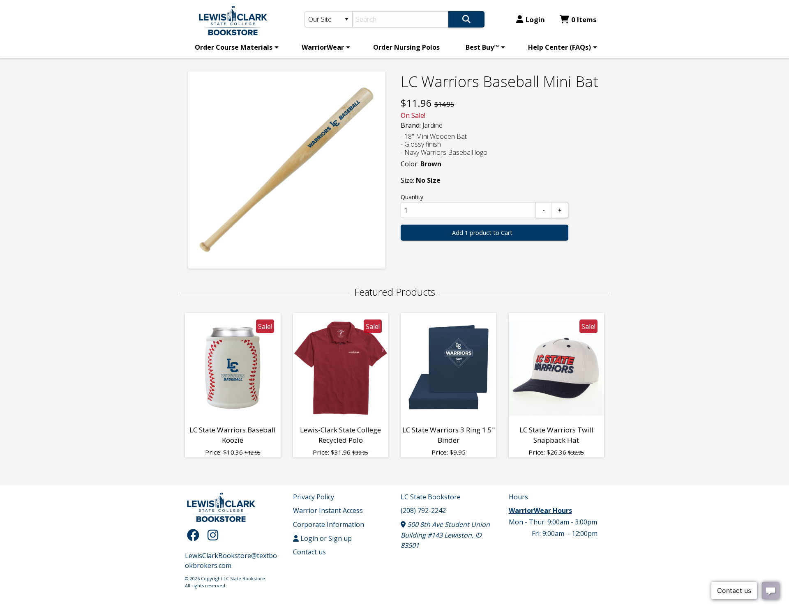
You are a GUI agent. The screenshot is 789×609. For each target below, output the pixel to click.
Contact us (309, 551)
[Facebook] (195, 535)
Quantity (412, 197)
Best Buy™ (482, 47)
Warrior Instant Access (328, 510)
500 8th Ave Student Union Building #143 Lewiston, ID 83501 (445, 535)
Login (535, 19)
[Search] (466, 19)
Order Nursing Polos (406, 47)
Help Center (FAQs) (559, 47)
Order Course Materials (233, 47)
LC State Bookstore (431, 496)
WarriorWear (323, 47)
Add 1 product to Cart (482, 233)
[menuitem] (235, 47)
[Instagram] (213, 535)
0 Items (584, 19)
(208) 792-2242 (423, 510)
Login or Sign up (325, 538)
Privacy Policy (313, 496)
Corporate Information (328, 524)
